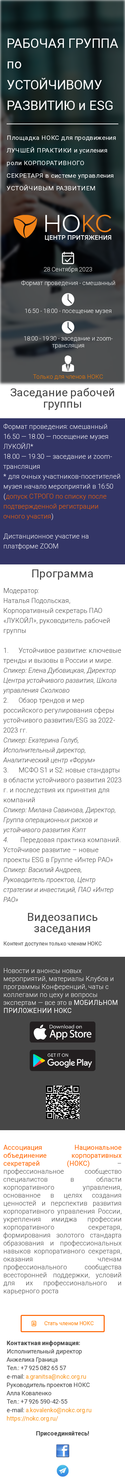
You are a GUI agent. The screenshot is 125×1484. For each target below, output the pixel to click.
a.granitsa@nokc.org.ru (56, 1376)
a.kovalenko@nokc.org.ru (59, 1410)
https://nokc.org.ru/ (32, 1418)
